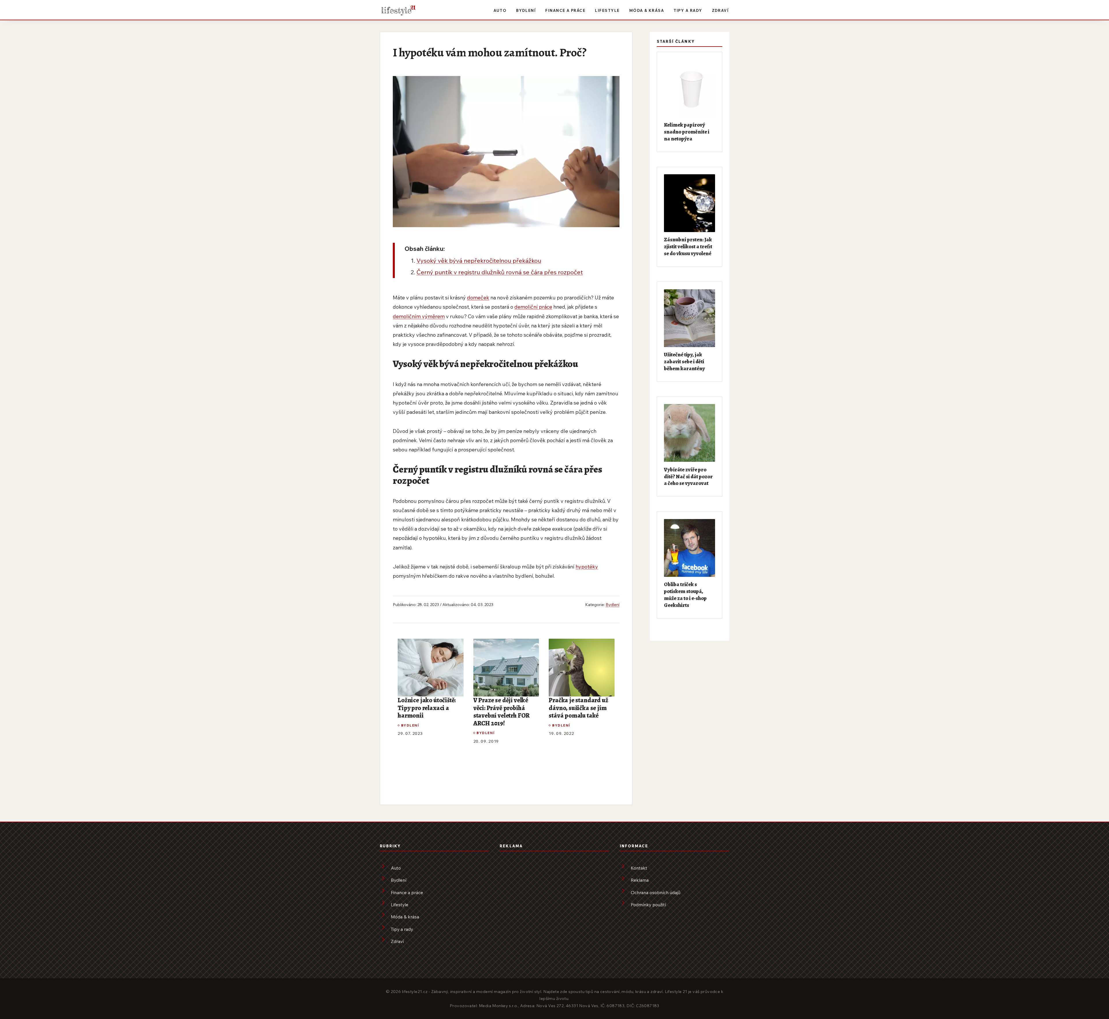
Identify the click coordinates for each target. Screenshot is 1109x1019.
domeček (478, 297)
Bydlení (526, 10)
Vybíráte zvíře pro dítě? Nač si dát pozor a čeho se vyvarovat (688, 476)
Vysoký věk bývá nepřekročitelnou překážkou (478, 260)
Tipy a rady (687, 10)
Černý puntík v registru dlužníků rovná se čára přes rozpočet (499, 272)
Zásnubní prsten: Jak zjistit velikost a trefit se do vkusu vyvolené (688, 246)
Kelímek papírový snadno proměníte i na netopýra (686, 131)
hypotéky (587, 566)
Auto (500, 10)
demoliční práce (533, 306)
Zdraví (720, 10)
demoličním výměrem (419, 316)
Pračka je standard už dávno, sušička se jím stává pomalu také (578, 708)
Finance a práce (565, 10)
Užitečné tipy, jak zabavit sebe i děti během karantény (684, 361)
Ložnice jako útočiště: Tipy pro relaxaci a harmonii (427, 708)
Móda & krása (646, 10)
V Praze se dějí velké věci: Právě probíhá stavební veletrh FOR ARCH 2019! (501, 712)
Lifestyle (607, 10)
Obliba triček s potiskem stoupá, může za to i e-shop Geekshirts (685, 595)
